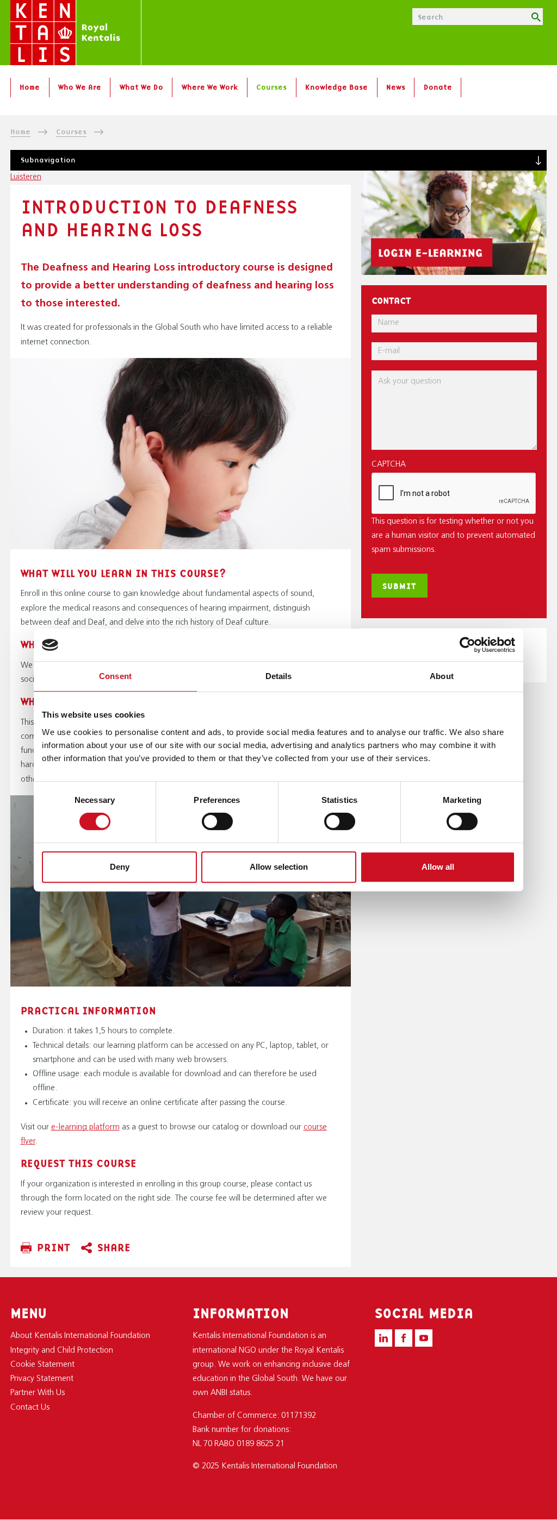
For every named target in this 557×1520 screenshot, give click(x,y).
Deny (119, 866)
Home (30, 87)
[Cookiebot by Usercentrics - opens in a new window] (467, 645)
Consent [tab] (115, 676)
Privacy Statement (41, 1379)
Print (53, 1247)
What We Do (141, 87)
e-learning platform (85, 1127)
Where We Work (210, 87)
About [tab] (442, 676)
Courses (271, 87)
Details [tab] (278, 676)
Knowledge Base (336, 87)
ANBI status (230, 1393)
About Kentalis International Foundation (80, 1336)
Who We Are (79, 87)
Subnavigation (48, 160)
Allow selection (279, 866)
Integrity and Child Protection (61, 1351)
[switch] (217, 821)
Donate (438, 87)
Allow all (438, 866)
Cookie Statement (42, 1365)
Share (114, 1247)
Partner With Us (37, 1393)
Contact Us (29, 1408)
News (395, 87)
